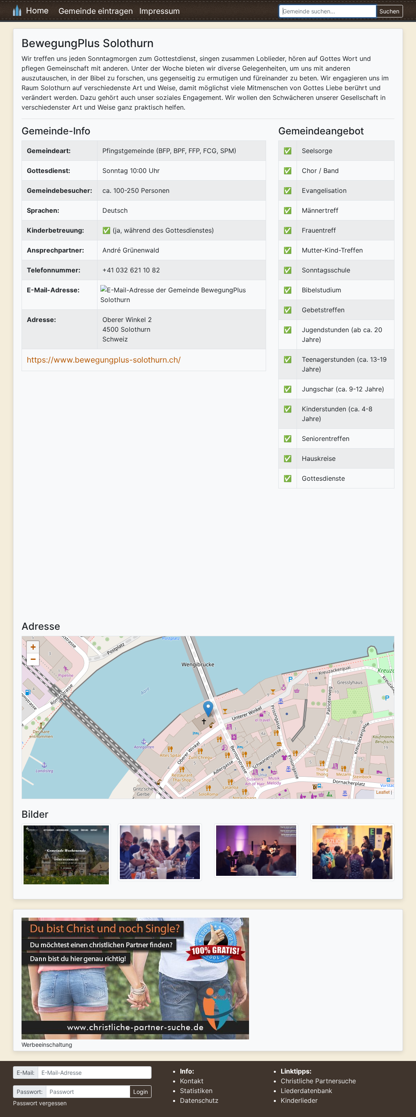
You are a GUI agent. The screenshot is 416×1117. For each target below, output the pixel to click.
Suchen (389, 11)
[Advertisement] (346, 561)
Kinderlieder (299, 1100)
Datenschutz (199, 1100)
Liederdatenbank (306, 1091)
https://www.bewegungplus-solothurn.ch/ (104, 360)
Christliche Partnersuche (318, 1081)
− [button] (33, 659)
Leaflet (383, 792)
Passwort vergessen (40, 1103)
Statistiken (196, 1091)
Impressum (159, 11)
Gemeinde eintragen (95, 11)
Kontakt (192, 1081)
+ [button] (33, 647)
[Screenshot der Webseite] (66, 857)
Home (35, 10)
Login (140, 1091)
